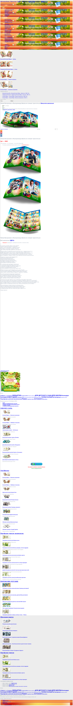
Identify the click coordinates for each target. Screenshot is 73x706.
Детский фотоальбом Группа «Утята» (10, 459)
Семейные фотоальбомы (9, 40)
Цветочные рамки (8, 32)
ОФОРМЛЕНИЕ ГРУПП (8, 22)
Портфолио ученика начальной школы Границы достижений (16, 588)
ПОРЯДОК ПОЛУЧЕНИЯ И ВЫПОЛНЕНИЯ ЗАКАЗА (11, 404)
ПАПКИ (14, 109)
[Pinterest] (36, 132)
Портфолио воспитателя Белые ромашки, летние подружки (15, 547)
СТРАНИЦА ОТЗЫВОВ (6, 405)
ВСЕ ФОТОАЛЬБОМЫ (8, 37)
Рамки (4, 23)
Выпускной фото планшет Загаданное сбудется (13, 650)
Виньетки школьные (8, 35)
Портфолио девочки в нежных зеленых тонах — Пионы (15, 614)
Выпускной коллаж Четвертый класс (10, 499)
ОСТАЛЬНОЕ (5, 43)
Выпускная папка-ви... (4, 371)
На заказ (6, 49)
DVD (5, 46)
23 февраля (7, 44)
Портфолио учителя (64, 397)
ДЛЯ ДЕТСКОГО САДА (8, 10)
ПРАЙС (4, 402)
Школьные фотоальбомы (9, 38)
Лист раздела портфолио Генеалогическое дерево (13, 608)
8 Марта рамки (7, 28)
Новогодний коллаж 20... (5, 370)
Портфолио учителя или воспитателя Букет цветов (14, 555)
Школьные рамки (8, 25)
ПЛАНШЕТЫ (50, 397)
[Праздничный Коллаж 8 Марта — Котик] (6, 67)
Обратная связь (14, 683)
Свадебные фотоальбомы (9, 39)
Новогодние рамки (8, 26)
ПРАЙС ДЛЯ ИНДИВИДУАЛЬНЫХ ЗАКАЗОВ (10, 403)
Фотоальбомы (5, 36)
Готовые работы (24, 395)
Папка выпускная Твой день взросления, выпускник (18, 686)
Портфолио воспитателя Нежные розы (11, 540)
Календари (4, 42)
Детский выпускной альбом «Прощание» (11, 444)
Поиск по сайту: (3, 99)
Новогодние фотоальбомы (9, 41)
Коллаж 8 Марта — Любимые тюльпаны (11, 422)
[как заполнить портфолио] (36, 465)
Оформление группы (37, 397)
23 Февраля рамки (8, 27)
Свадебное (29, 399)
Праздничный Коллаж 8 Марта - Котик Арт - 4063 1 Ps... (16, 94)
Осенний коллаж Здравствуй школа (10, 514)
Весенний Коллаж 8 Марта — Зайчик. (8, 59)
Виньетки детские (8, 34)
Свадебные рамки (8, 31)
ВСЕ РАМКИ (7, 24)
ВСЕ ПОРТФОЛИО (8, 19)
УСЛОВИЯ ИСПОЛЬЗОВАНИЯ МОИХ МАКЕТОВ (10, 406)
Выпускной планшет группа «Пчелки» (11, 437)
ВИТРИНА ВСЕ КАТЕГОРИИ (9, 9)
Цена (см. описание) (4, 129)
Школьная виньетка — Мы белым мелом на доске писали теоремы (17, 643)
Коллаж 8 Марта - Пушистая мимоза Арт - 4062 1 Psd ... (15, 96)
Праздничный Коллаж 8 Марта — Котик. (8, 69)
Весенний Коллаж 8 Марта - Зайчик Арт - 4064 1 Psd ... (16, 93)
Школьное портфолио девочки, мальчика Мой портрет (14, 601)
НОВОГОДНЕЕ (7, 14)
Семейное (6, 21)
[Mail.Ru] (36, 136)
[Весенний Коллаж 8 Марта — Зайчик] (6, 57)
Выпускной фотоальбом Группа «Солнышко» (12, 452)
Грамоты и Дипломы (32, 395)
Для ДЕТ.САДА (5, 17)
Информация (5, 702)
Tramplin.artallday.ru (8, 704)
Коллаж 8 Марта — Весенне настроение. (9, 89)
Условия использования (7, 701)
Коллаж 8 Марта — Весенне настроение (11, 415)
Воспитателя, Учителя (8, 20)
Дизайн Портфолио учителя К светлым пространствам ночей (16, 570)
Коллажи (3, 397)
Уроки (6, 48)
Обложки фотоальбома (27, 397)
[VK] (36, 134)
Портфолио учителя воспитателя (10, 13)
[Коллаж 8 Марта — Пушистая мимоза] (6, 77)
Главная (4, 700)
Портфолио (5, 18)
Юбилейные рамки (8, 30)
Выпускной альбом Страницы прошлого (11, 507)
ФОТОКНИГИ (38, 399)
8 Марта (6, 45)
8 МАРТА (6, 16)
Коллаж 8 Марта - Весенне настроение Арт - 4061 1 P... (15, 97)
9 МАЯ (6, 29)
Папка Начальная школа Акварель (10, 630)
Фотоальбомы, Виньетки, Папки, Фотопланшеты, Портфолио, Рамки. (22, 1)
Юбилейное (45, 399)
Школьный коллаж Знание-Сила (9, 492)
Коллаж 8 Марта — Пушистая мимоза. (8, 79)
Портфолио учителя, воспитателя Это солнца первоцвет (15, 562)
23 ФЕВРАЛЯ (7, 15)
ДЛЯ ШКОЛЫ (7, 11)
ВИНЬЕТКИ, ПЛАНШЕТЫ (9, 12)
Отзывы (32, 397)
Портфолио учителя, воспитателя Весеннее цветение (14, 577)
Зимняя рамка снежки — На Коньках (10, 430)
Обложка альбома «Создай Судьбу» (10, 529)
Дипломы (6, 47)
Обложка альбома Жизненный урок (10, 522)
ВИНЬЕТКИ (4, 33)
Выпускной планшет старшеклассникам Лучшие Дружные (15, 637)
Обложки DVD (20, 397)
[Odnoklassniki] (36, 131)
